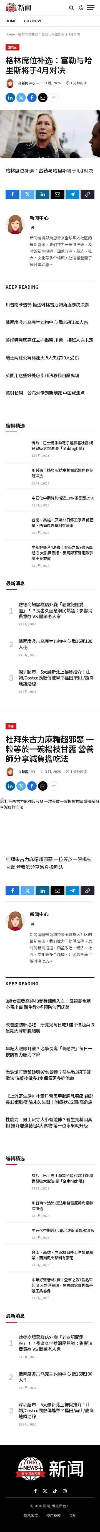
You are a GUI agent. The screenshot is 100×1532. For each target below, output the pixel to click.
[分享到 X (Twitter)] (21, 97)
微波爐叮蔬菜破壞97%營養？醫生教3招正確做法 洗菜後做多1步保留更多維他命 (48, 1075)
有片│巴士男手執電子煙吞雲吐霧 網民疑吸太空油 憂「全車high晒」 (62, 445)
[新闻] (18, 7)
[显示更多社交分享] (53, 97)
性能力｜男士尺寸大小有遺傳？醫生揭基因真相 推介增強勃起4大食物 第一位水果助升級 (49, 1122)
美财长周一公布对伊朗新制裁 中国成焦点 (45, 392)
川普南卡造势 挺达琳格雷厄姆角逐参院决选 (47, 304)
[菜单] (90, 7)
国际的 (12, 47)
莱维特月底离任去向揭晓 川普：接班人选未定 (49, 339)
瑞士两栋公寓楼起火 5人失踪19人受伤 (42, 357)
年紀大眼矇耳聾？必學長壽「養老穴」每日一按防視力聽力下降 (49, 1051)
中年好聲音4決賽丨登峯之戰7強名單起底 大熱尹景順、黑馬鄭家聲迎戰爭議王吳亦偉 (62, 552)
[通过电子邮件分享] (43, 97)
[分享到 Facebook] (32, 97)
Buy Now (32, 20)
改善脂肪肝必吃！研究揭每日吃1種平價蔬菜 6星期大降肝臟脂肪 (50, 1027)
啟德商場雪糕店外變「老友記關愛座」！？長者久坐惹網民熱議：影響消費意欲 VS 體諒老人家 (55, 610)
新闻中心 (28, 82)
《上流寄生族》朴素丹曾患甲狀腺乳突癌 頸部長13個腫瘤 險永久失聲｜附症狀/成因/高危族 (49, 1098)
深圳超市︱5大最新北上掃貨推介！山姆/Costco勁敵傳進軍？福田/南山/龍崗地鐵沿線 (56, 677)
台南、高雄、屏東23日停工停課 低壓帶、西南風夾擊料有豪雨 (63, 522)
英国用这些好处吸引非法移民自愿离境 (42, 375)
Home (11, 20)
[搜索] (71, 7)
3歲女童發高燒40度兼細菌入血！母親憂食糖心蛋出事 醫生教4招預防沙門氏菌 (48, 1004)
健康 (11, 726)
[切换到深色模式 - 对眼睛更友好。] (81, 7)
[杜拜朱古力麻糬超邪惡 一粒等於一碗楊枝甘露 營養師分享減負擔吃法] (50, 822)
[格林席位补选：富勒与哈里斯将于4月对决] (50, 134)
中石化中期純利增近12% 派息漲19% (63, 498)
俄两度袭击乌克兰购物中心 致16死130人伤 (47, 322)
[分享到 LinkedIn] (10, 97)
